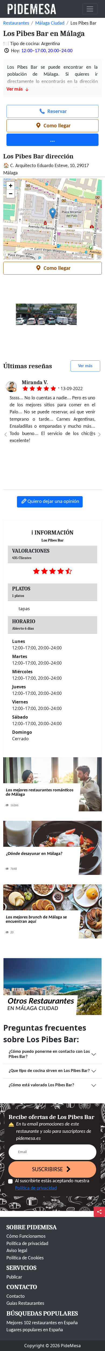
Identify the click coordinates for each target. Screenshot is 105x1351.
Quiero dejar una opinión (53, 501)
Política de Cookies (25, 1258)
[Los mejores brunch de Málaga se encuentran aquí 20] (52, 911)
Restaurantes (16, 23)
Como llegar (56, 126)
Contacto (15, 1296)
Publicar (14, 1277)
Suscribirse (48, 1170)
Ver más (85, 366)
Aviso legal (16, 1251)
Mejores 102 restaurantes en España (42, 1323)
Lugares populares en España (34, 1330)
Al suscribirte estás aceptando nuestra (52, 1184)
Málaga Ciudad (49, 23)
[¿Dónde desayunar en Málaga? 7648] (52, 847)
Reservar (56, 111)
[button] (52, 213)
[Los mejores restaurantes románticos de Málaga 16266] (52, 784)
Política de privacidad (36, 1188)
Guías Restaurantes (25, 1303)
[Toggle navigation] (89, 9)
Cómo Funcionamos (26, 1236)
